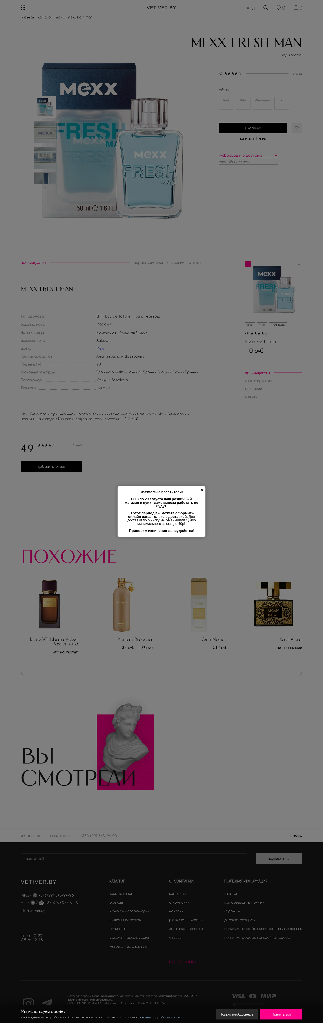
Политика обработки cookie (159, 1017)
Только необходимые (237, 1014)
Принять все (281, 1014)
